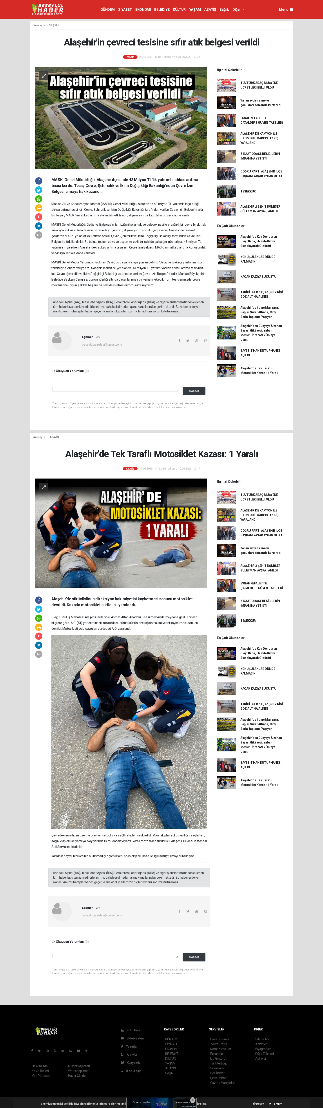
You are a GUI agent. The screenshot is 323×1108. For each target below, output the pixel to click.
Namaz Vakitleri (221, 1049)
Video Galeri (135, 1038)
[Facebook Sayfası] (33, 1051)
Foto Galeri (134, 1030)
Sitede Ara (262, 1039)
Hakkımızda (40, 1066)
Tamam (277, 1103)
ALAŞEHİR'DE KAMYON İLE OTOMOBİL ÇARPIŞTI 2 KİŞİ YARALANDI (259, 138)
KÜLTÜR (179, 9)
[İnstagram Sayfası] (49, 1051)
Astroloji (260, 1058)
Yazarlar (131, 1046)
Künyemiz (133, 1062)
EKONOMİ (143, 9)
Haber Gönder (77, 1075)
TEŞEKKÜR (248, 191)
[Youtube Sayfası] (57, 1051)
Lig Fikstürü (217, 1058)
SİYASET (125, 9)
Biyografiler (263, 1049)
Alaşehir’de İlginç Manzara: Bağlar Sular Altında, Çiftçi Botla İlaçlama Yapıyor (259, 312)
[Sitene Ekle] (88, 1051)
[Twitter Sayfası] (41, 1051)
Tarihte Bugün (219, 1063)
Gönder (194, 391)
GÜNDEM (107, 9)
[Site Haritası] (80, 1051)
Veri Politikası (41, 1075)
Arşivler (132, 1054)
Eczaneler (217, 1053)
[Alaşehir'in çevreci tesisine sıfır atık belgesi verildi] (121, 118)
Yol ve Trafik (218, 1044)
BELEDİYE (161, 9)
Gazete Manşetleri (222, 1082)
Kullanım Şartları (79, 1066)
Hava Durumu (219, 1039)
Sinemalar (217, 1068)
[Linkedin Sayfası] (65, 1051)
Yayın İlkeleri (40, 1071)
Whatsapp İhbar (78, 1071)
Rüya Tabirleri (264, 1053)
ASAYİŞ (210, 9)
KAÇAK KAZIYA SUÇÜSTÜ (258, 276)
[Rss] (72, 1051)
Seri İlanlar (217, 1073)
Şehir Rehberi (219, 1078)
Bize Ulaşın (133, 1071)
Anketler (261, 1044)
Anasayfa (39, 25)
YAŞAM (195, 9)
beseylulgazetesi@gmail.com (102, 344)
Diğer (237, 9)
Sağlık (224, 9)
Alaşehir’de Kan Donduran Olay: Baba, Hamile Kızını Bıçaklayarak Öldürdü (258, 241)
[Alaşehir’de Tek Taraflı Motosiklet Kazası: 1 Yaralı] (121, 533)
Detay (260, 1103)
